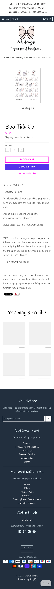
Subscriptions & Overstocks (26, 499)
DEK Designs (31, 575)
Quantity (10, 146)
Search (27, 461)
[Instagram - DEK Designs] (24, 531)
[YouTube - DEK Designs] (34, 531)
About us (27, 443)
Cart (48, 19)
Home (6, 57)
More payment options (27, 173)
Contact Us (27, 450)
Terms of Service (27, 454)
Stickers (26, 495)
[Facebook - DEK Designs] (19, 531)
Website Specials (26, 503)
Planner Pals (26, 492)
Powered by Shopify (27, 579)
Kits (26, 488)
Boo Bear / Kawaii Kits (24, 57)
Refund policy (27, 458)
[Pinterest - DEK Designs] (29, 531)
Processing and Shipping (27, 447)
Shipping (9, 137)
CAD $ (15, 19)
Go (48, 418)
